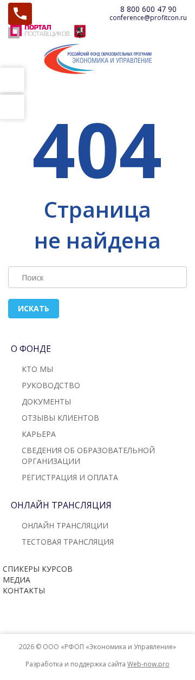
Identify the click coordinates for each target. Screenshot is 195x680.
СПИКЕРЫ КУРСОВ (38, 569)
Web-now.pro (148, 664)
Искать (33, 308)
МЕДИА (16, 579)
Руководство (51, 385)
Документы (46, 401)
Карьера (39, 434)
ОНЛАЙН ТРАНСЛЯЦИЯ (61, 505)
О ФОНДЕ (31, 349)
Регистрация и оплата (70, 477)
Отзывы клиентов (60, 418)
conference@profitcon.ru (148, 17)
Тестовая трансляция (68, 542)
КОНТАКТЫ (24, 590)
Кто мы (37, 369)
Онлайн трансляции (65, 525)
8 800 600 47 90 (148, 9)
